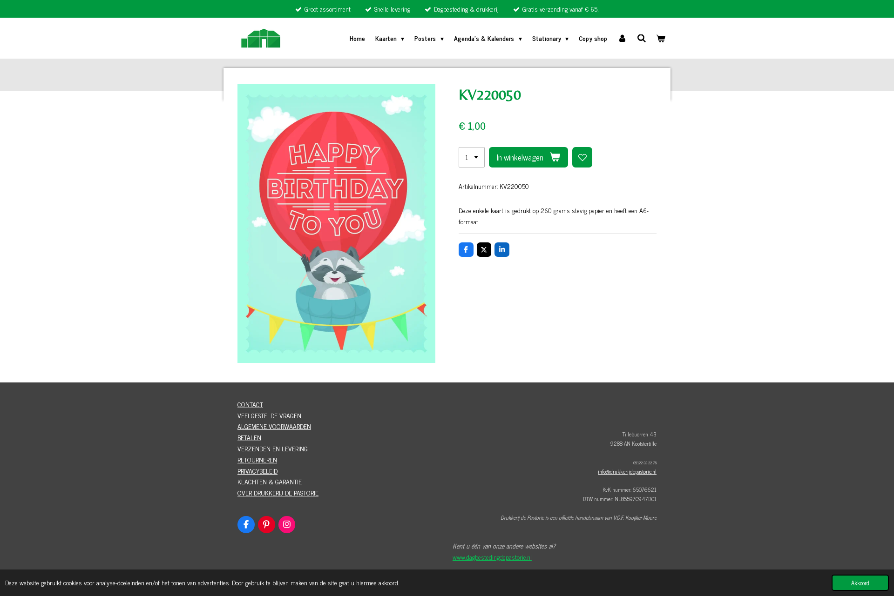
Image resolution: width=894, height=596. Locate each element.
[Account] (622, 38)
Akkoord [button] (860, 583)
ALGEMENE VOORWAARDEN (274, 426)
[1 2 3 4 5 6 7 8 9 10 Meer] (472, 157)
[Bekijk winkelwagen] (660, 38)
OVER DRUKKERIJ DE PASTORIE (277, 492)
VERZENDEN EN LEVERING (272, 448)
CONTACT (250, 404)
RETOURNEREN (257, 459)
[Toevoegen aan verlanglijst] (582, 157)
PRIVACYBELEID (257, 470)
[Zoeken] (641, 38)
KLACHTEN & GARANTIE (269, 481)
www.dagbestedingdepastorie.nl (492, 556)
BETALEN (249, 437)
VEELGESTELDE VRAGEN (269, 415)
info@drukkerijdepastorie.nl (627, 471)
